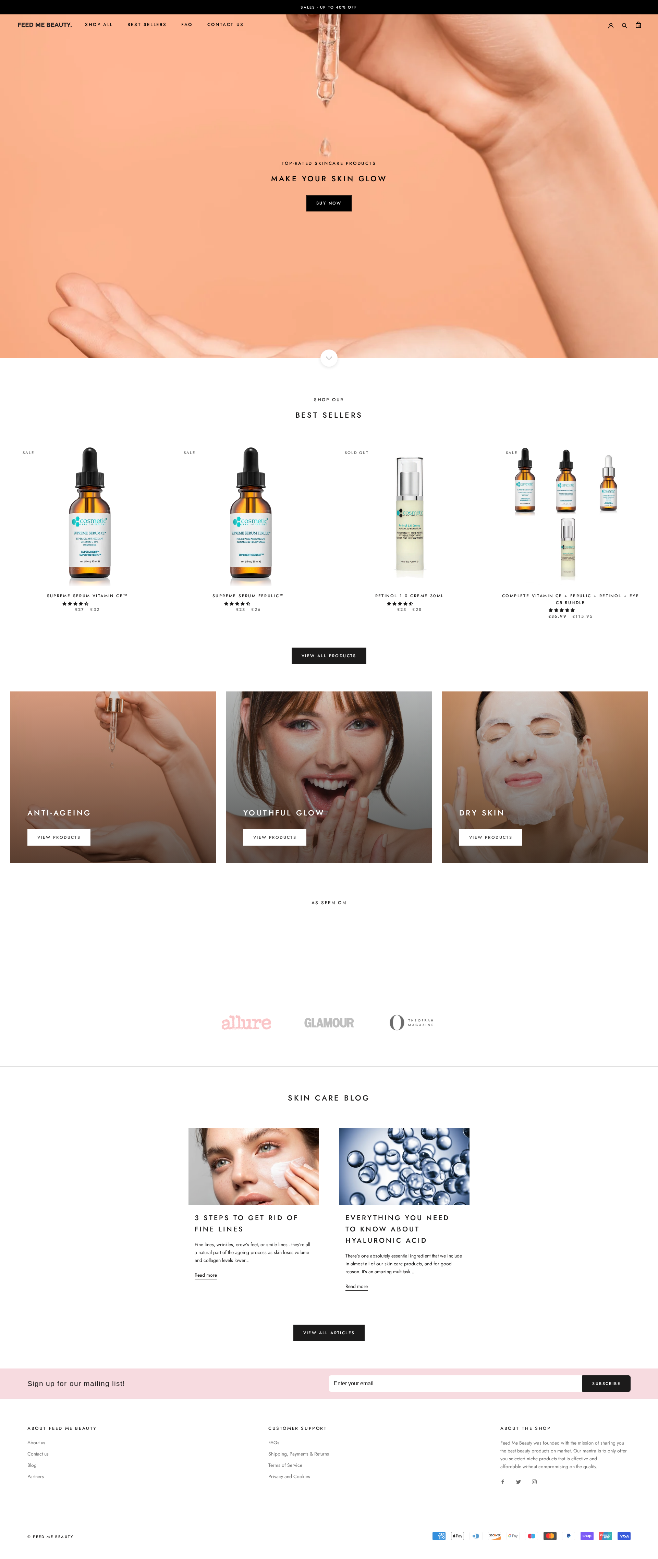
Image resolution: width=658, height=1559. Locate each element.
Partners (35, 1476)
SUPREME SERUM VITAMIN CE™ (87, 596)
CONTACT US (225, 24)
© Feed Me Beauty (50, 1536)
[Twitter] (518, 1481)
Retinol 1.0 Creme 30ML (409, 596)
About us (36, 1442)
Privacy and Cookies (289, 1476)
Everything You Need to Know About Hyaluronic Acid (397, 1229)
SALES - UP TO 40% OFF (329, 7)
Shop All (99, 24)
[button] (76, 604)
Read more (206, 1275)
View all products (329, 656)
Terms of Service (285, 1465)
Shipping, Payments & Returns (298, 1453)
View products (59, 837)
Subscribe (606, 1383)
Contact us (38, 1453)
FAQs (273, 1442)
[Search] (624, 24)
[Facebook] (502, 1481)
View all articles (329, 1333)
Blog (32, 1465)
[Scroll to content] (329, 358)
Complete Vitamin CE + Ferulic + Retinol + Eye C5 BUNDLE (570, 599)
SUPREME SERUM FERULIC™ (248, 596)
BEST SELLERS (147, 24)
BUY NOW (329, 203)
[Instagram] (534, 1481)
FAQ (187, 24)
